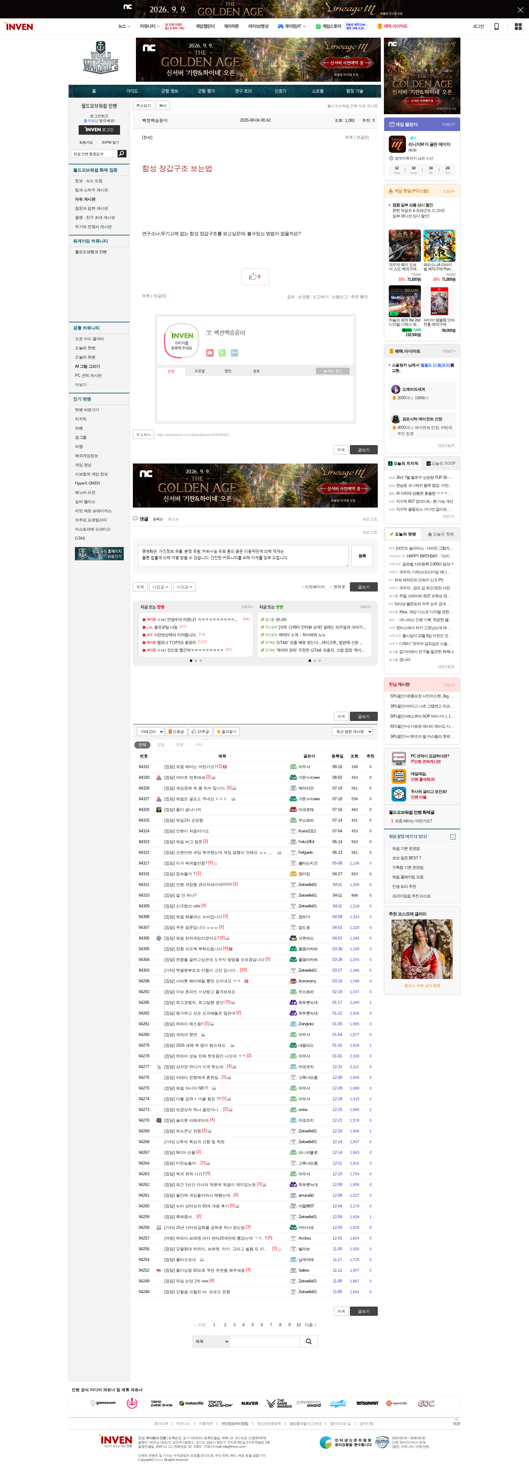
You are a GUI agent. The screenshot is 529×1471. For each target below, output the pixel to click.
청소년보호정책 (269, 1423)
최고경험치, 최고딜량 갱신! (194, 1002)
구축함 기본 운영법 (407, 867)
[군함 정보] (169, 91)
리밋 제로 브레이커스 (93, 511)
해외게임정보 (86, 456)
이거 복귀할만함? (185, 863)
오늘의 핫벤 (85, 348)
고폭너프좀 (307, 1077)
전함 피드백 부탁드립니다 (193, 949)
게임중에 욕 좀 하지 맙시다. (195, 788)
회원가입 (86, 142)
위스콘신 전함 (182, 1131)
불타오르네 (180, 1259)
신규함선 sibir (182, 906)
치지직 (81, 419)
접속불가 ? (179, 874)
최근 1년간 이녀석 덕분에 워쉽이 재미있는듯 (210, 1184)
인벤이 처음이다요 (186, 831)
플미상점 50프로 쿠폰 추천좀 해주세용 (204, 1270)
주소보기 (143, 105)
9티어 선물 (179, 1152)
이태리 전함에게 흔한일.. (192, 1077)
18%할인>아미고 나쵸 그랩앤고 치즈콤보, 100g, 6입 (423, 706)
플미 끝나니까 (182, 809)
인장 (171, 372)
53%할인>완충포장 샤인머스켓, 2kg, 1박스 (423, 696)
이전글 (183, 587)
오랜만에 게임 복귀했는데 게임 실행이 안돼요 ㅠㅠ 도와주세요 (226, 852)
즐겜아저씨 (307, 949)
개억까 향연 (180, 1034)
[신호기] (280, 91)
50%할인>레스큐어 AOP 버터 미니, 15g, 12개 (423, 716)
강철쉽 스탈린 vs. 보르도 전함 (197, 1291)
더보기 (234, 353)
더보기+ (247, 607)
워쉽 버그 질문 (183, 841)
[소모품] (317, 91)
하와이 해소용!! (184, 1024)
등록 (362, 556)
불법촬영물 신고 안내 (305, 1423)
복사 (163, 105)
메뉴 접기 (333, 371)
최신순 (173, 519)
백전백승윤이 (154, 120)
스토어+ (449, 191)
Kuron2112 (307, 831)
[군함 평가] (206, 91)
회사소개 (161, 1423)
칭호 (256, 371)
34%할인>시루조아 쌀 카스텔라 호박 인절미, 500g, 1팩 (423, 736)
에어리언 (306, 788)
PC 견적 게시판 (88, 375)
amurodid (305, 1195)
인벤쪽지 (210, 353)
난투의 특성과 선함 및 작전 (194, 1141)
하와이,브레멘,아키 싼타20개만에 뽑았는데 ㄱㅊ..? (215, 1238)
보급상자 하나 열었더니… (193, 1109)
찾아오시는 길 (340, 1423)
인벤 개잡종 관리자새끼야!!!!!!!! (198, 884)
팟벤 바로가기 (87, 410)
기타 (198, 744)
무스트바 (306, 820)
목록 (349, 137)
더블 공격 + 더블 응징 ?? (192, 1099)
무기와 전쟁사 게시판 (93, 227)
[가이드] (132, 91)
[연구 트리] (243, 91)
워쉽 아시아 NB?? (186, 1088)
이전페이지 (315, 586)
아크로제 (306, 809)
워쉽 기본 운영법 (406, 848)
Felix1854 (306, 841)
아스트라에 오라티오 (93, 529)
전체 (142, 744)
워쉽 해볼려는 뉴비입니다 (193, 916)
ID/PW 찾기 (110, 142)
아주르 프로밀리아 (91, 520)
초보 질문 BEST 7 (406, 858)
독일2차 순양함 (183, 820)
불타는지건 (307, 863)
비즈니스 (183, 1423)
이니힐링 (222, 353)
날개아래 (306, 1259)
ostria (302, 1109)
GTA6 (79, 538)
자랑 (180, 744)
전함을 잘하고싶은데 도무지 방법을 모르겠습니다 (214, 959)
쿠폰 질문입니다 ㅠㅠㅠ (191, 927)
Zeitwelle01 (307, 884)
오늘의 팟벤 (85, 357)
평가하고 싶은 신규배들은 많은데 (199, 1013)
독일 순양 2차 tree (186, 1281)
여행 (79, 446)
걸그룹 (81, 437)
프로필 (200, 371)
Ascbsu (304, 1238)
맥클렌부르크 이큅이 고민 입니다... (201, 970)
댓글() (362, 137)
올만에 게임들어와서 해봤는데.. (198, 1195)
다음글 (158, 587)
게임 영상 (83, 465)
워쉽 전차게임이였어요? (191, 938)
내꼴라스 (306, 1045)
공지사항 (366, 1423)
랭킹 (228, 371)
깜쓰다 (304, 916)
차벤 (79, 428)
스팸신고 (340, 297)
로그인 (478, 26)
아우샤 (304, 766)
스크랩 (304, 297)
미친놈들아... (182, 1163)
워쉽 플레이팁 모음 (407, 877)
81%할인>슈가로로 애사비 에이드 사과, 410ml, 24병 (423, 726)
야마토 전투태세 (184, 777)
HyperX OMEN (87, 483)
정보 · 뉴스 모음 (88, 181)
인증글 (178, 732)
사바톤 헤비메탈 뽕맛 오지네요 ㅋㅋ (202, 981)
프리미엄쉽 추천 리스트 (411, 896)
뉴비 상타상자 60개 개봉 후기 (196, 1206)
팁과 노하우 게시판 (91, 190)
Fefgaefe (305, 852)
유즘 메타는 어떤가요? (190, 766)
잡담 (161, 744)
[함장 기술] (358, 91)
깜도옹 (304, 927)
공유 (291, 297)
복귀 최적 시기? (184, 1174)
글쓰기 (364, 716)
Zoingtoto (305, 1024)
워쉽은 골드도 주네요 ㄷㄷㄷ (195, 799)
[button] (191, 660)
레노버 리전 (85, 492)
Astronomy (307, 981)
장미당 (304, 874)
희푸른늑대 (307, 1002)
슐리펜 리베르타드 (186, 1120)
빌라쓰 (304, 1249)
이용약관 (205, 1423)
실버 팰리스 (85, 502)
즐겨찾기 (229, 732)
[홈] (91, 91)
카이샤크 (306, 1227)
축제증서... (180, 1216)
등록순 (158, 519)
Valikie (303, 1270)
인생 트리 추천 (404, 886)
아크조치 (306, 1066)
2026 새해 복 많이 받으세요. (195, 1045)
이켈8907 (306, 1206)
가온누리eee (309, 777)
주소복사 (143, 435)
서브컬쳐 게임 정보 (91, 474)
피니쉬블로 (307, 1152)
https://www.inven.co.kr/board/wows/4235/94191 (193, 435)
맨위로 (339, 586)
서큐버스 (306, 938)
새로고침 (369, 519)
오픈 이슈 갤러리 (89, 339)
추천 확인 (359, 297)
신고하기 (321, 297)
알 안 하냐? (180, 895)
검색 (122, 153)
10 (298, 1325)
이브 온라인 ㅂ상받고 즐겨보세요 (199, 991)
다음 (309, 1325)
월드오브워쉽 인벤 (99, 105)
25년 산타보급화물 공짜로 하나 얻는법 (204, 1227)
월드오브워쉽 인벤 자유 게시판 (352, 106)
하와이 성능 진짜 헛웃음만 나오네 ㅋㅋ (205, 1056)
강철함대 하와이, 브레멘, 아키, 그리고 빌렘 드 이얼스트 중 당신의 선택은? (237, 1249)
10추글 (203, 732)
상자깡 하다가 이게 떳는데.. (195, 1066)
